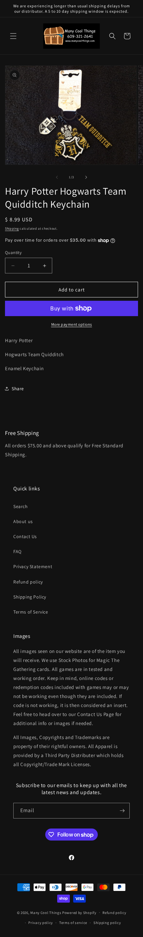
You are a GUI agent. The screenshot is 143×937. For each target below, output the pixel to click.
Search (20, 506)
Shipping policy (107, 922)
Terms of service (73, 922)
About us (23, 521)
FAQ (17, 551)
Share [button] (18, 389)
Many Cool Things (45, 912)
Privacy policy (40, 922)
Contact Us (25, 536)
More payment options (71, 324)
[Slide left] (57, 177)
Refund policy (28, 582)
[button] (13, 36)
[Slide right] (86, 177)
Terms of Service (30, 612)
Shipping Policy (29, 597)
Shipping (12, 228)
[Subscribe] (122, 810)
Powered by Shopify (79, 912)
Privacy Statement (32, 566)
